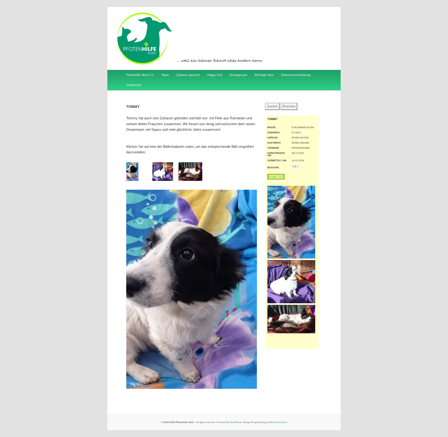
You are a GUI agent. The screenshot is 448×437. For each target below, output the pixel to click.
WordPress (236, 422)
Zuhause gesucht (188, 75)
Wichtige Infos (264, 75)
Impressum (133, 85)
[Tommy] (132, 180)
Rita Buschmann (278, 422)
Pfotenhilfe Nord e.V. (140, 75)
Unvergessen (238, 75)
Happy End (214, 75)
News (165, 75)
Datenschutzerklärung (296, 75)
